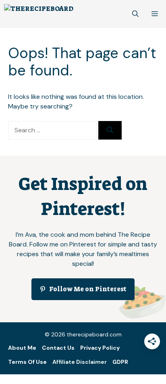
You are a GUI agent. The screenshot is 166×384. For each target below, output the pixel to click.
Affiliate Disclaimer (79, 361)
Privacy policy (100, 347)
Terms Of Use (27, 361)
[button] (135, 14)
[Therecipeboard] (38, 14)
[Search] (110, 130)
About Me (22, 347)
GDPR (120, 361)
